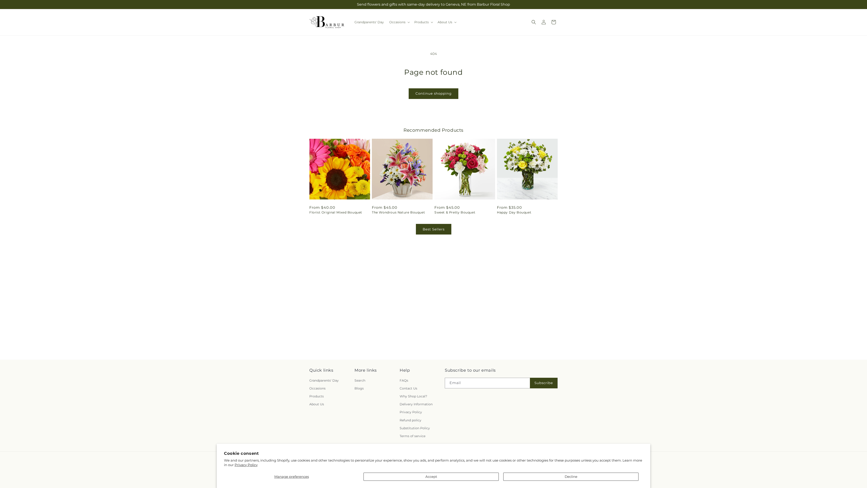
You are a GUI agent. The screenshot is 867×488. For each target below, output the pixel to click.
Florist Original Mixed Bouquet (335, 212)
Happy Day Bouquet (514, 212)
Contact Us (408, 388)
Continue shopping (433, 93)
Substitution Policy (415, 428)
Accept (431, 476)
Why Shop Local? (413, 396)
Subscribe (543, 383)
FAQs (404, 380)
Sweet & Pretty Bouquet (454, 212)
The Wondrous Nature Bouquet (398, 212)
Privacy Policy (246, 465)
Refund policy (410, 420)
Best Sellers (434, 229)
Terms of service (412, 436)
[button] (399, 22)
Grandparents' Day (324, 380)
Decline (571, 476)
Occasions (317, 388)
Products (316, 396)
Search (359, 380)
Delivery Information (416, 404)
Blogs (359, 388)
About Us (316, 404)
